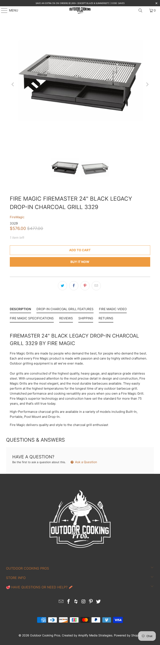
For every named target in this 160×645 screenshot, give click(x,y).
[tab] (20, 310)
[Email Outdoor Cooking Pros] (61, 602)
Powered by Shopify (128, 635)
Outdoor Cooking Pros (45, 635)
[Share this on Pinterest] (85, 285)
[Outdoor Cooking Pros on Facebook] (69, 602)
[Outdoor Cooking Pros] (80, 10)
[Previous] (13, 84)
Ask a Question (85, 462)
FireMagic (17, 217)
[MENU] (2, 10)
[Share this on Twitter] (62, 285)
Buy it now (79, 262)
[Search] (140, 10)
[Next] (147, 84)
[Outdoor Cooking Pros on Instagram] (83, 602)
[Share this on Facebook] (73, 285)
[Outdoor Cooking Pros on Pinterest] (91, 602)
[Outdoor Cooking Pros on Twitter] (98, 602)
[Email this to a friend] (96, 285)
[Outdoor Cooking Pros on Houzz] (76, 602)
